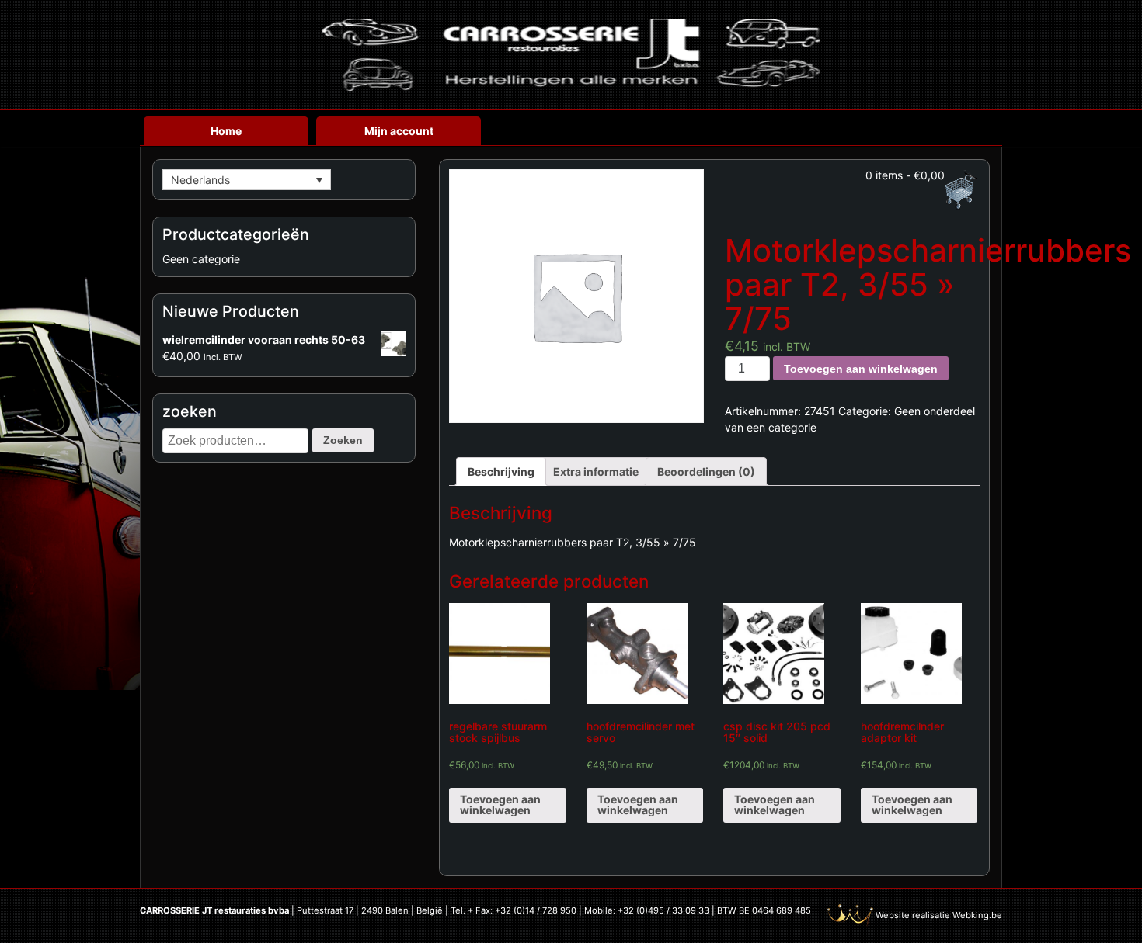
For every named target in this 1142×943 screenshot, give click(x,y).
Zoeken (343, 440)
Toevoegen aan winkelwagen (861, 368)
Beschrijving (501, 471)
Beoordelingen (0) (706, 471)
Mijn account (398, 130)
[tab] (501, 471)
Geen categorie (201, 258)
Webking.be (977, 915)
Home (226, 130)
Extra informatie (596, 471)
